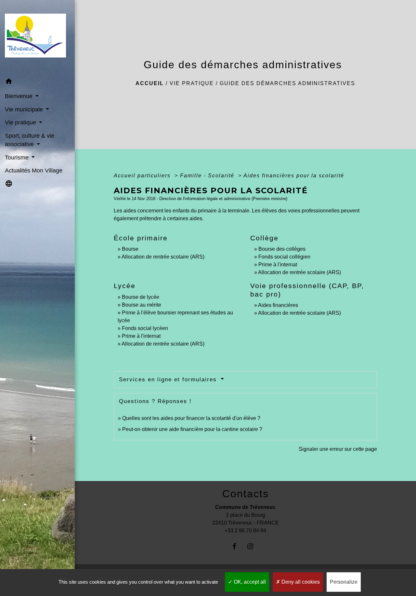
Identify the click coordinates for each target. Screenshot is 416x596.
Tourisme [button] (17, 157)
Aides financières (278, 305)
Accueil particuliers (143, 175)
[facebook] (237, 546)
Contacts (245, 494)
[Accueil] (37, 37)
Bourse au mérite (141, 305)
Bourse (130, 249)
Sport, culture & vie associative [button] (29, 140)
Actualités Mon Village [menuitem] (33, 170)
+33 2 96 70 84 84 (245, 530)
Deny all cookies (300, 582)
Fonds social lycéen (145, 328)
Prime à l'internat (277, 264)
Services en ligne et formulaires (169, 379)
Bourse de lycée (140, 297)
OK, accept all (249, 582)
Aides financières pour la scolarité (293, 175)
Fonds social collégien (284, 257)
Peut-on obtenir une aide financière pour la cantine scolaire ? (192, 429)
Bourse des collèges (282, 249)
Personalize (344, 582)
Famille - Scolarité (208, 175)
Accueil (150, 83)
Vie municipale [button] (25, 109)
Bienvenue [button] (19, 96)
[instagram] (253, 546)
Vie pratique (192, 83)
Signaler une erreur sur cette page (338, 449)
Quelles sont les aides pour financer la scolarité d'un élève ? (191, 418)
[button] (37, 82)
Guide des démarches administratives (287, 83)
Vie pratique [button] (21, 122)
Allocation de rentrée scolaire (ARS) (163, 257)
